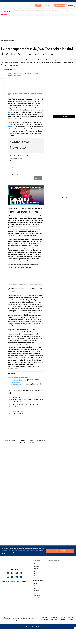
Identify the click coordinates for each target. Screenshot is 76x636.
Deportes (47, 10)
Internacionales (38, 10)
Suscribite (60, 551)
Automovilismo (41, 440)
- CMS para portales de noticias (40, 626)
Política (15, 10)
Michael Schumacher (23, 101)
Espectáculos (56, 10)
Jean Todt (22, 442)
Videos (35, 586)
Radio (31, 13)
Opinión (26, 13)
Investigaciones (17, 13)
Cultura (35, 573)
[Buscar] (32, 5)
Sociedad (29, 10)
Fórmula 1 (23, 440)
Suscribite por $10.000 (60, 5)
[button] (3, 80)
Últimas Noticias (38, 597)
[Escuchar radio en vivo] (47, 5)
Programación (37, 590)
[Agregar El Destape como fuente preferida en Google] (43, 69)
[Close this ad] (75, 628)
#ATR (34, 575)
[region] (38, 27)
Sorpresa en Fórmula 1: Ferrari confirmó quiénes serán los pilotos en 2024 (33, 381)
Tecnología (64, 10)
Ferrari (31, 440)
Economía (22, 10)
